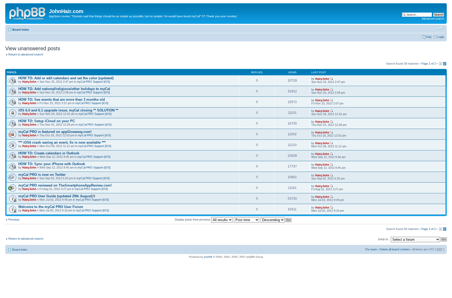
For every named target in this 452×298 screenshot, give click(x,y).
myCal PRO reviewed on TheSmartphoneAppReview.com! (65, 185)
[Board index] (28, 12)
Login (440, 36)
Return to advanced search (25, 54)
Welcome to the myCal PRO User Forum (50, 207)
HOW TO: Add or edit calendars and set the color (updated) (66, 78)
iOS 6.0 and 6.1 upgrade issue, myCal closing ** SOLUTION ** (68, 110)
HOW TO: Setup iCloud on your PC (46, 121)
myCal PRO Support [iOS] (93, 81)
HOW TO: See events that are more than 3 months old (61, 100)
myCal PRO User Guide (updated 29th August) (55, 196)
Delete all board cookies (395, 249)
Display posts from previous (193, 219)
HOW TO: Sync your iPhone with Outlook (51, 164)
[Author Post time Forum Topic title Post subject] (247, 219)
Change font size (440, 28)
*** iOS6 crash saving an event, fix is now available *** (62, 142)
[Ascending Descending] (276, 219)
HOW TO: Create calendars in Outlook (48, 153)
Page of (428, 63)
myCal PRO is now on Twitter (42, 175)
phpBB (208, 256)
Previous (14, 219)
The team (371, 249)
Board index (20, 29)
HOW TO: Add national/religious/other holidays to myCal (64, 89)
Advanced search (433, 18)
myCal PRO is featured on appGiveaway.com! (55, 132)
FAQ (429, 36)
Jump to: (383, 239)
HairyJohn (29, 81)
